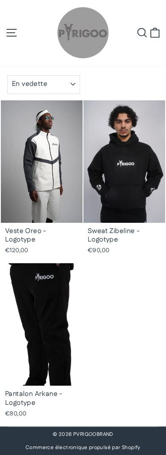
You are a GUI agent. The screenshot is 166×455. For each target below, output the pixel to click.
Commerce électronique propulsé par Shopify (83, 447)
